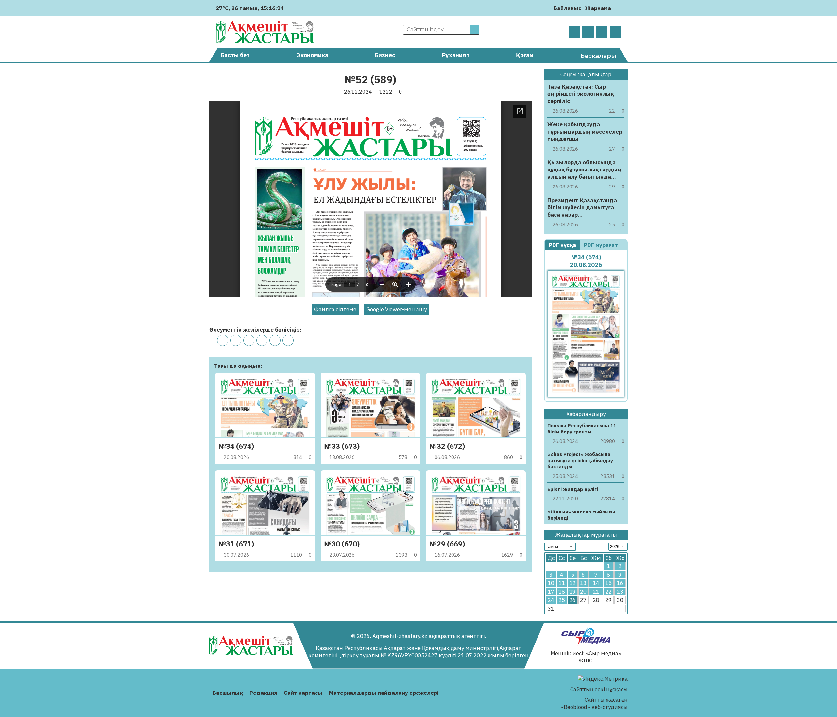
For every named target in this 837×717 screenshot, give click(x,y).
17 (551, 591)
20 (583, 591)
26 (572, 600)
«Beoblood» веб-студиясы (594, 706)
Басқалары (598, 55)
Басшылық (228, 692)
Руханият (456, 55)
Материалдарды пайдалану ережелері (384, 692)
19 (572, 591)
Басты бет (235, 55)
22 (608, 591)
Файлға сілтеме (335, 309)
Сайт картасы (303, 692)
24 (551, 600)
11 (561, 583)
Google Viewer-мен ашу (397, 309)
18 (561, 591)
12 (572, 583)
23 (620, 591)
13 (583, 583)
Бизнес (385, 55)
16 (620, 583)
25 (561, 600)
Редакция (263, 692)
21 (596, 591)
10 (551, 583)
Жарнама (598, 8)
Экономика (312, 55)
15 (608, 583)
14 (596, 583)
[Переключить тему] (618, 8)
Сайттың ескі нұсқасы (599, 689)
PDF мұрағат (601, 245)
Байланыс (567, 8)
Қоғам (525, 55)
